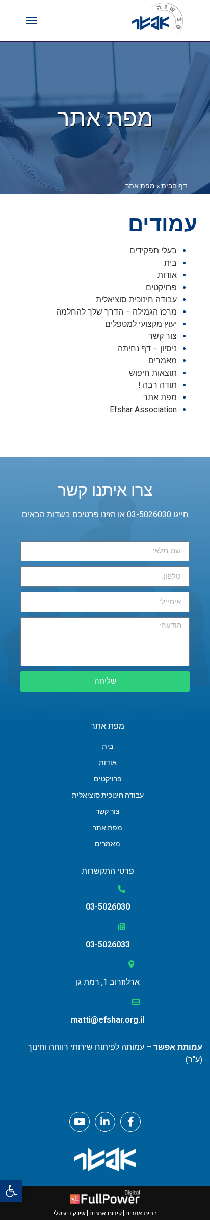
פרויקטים (161, 287)
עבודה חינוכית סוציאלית (136, 299)
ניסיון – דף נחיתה (147, 348)
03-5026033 (108, 944)
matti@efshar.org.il (107, 1020)
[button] (11, 1191)
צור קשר (162, 336)
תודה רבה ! (157, 385)
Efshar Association (143, 409)
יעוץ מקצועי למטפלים (141, 324)
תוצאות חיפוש (153, 373)
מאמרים (162, 360)
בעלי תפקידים (153, 251)
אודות (167, 275)
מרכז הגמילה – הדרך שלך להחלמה (116, 312)
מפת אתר (160, 397)
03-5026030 (108, 907)
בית (170, 263)
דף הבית (174, 185)
